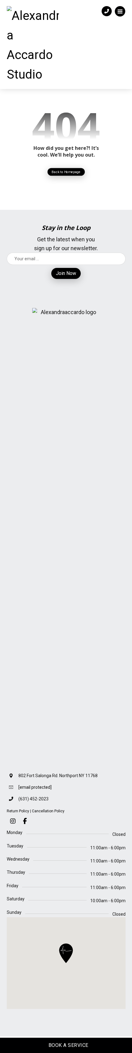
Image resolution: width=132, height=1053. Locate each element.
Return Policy (18, 811)
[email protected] (35, 787)
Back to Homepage (66, 172)
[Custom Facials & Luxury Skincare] (33, 45)
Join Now (66, 273)
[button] (120, 11)
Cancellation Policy (48, 811)
